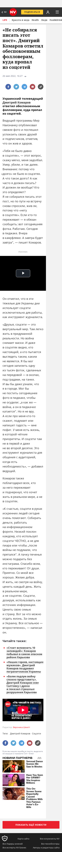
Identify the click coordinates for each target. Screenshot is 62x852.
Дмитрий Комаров (17, 102)
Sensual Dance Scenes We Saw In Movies (34, 764)
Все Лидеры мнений (13, 843)
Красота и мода (20, 19)
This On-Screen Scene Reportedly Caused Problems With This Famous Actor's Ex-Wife (34, 797)
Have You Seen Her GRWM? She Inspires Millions (34, 779)
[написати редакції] (32, 86)
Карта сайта (23, 838)
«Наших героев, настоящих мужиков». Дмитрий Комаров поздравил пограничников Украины (25, 666)
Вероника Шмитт (21, 727)
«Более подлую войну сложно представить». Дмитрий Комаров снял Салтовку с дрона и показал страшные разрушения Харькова (23, 684)
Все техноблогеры (50, 843)
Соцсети (36, 733)
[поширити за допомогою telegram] (24, 86)
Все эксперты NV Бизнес (14, 847)
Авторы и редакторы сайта (46, 847)
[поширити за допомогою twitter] (16, 86)
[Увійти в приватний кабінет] (48, 12)
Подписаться (32, 12)
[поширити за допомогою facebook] (8, 86)
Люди (44, 19)
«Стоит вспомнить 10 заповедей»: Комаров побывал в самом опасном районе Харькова (24, 652)
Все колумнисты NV (49, 838)
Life (5, 19)
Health (35, 19)
